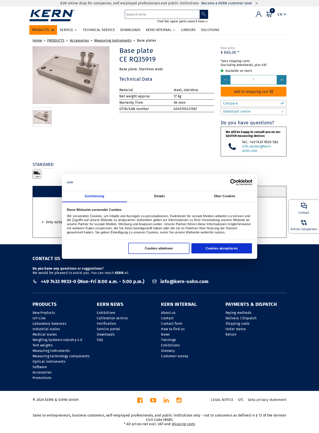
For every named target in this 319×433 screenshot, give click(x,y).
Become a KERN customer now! (226, 3)
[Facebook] (140, 401)
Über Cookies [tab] (224, 196)
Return (231, 334)
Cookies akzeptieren (222, 248)
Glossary (168, 351)
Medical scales (45, 334)
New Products (44, 313)
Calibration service (112, 318)
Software (40, 367)
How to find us (172, 329)
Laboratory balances (49, 323)
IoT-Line (39, 318)
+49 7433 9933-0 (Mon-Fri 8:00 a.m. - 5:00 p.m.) (92, 281)
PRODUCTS (55, 40)
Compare (230, 103)
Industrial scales (46, 329)
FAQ (100, 340)
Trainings (168, 340)
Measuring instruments (113, 40)
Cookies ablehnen (159, 248)
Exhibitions (106, 313)
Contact (167, 318)
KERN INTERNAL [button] (158, 30)
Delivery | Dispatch (241, 318)
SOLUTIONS (210, 30)
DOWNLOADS (130, 30)
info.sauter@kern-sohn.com (257, 148)
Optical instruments (49, 361)
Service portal (108, 329)
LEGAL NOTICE (222, 400)
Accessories (79, 40)
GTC (241, 400)
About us (168, 313)
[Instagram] (179, 401)
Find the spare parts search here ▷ (182, 21)
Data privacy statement (267, 400)
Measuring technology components (61, 356)
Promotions (42, 378)
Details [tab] (159, 196)
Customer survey (174, 356)
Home (37, 40)
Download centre (237, 111)
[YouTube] (153, 401)
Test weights (43, 345)
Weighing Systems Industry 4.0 (57, 340)
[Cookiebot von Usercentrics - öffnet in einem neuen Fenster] (233, 182)
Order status (235, 329)
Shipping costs (237, 323)
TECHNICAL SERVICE (99, 30)
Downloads (106, 334)
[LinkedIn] (166, 401)
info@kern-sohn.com (184, 281)
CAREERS (188, 30)
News (165, 334)
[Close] (256, 3)
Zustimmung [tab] (94, 196)
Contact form (171, 323)
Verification (106, 323)
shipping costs (183, 424)
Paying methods (238, 313)
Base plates (146, 40)
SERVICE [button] (66, 30)
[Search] (204, 14)
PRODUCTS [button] (40, 30)
